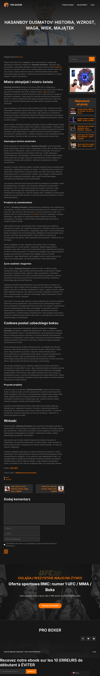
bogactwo (58, 67)
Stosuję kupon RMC (50, 606)
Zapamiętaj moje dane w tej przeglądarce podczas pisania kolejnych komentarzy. (31, 544)
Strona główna (68, 5)
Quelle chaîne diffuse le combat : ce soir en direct (86, 111)
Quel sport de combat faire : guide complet (86, 145)
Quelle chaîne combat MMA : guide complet (86, 119)
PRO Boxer (16, 5)
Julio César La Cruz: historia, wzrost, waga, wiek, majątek (19, 488)
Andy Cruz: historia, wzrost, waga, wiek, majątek (49, 488)
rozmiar (36, 214)
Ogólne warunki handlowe (13, 652)
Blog (92, 5)
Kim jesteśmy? (82, 5)
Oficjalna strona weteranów (25, 473)
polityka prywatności (32, 652)
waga (45, 92)
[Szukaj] (92, 59)
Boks (7, 477)
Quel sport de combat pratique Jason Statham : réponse (86, 128)
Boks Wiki (14, 468)
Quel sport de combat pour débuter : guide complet (86, 136)
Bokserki (8, 479)
